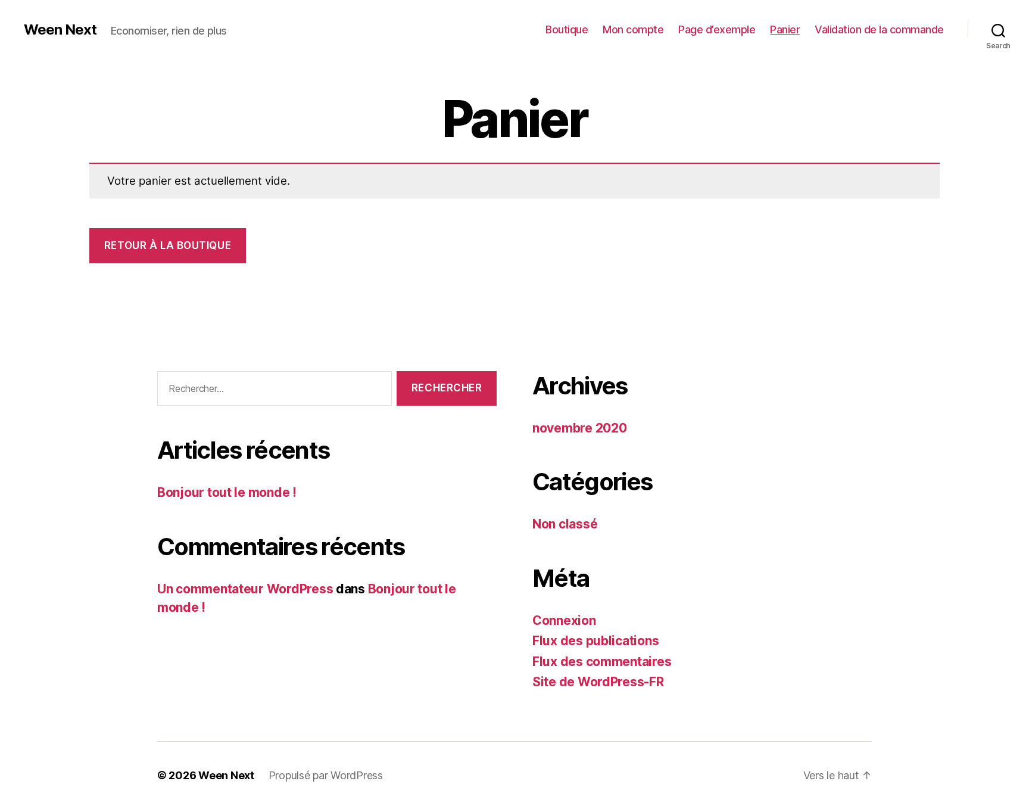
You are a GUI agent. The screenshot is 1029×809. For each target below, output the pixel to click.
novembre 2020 (579, 428)
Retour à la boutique (167, 245)
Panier (785, 29)
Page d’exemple (716, 29)
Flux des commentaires (601, 661)
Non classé (564, 523)
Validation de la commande (879, 29)
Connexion (564, 620)
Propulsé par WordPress (326, 775)
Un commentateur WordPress (245, 588)
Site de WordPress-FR (598, 681)
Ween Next (60, 30)
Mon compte (633, 29)
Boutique (566, 29)
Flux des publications (595, 640)
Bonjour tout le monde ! (227, 492)
